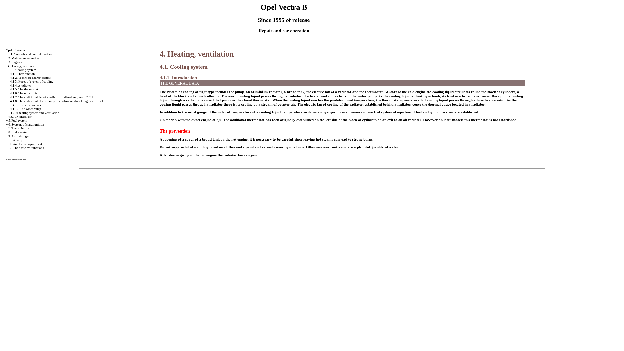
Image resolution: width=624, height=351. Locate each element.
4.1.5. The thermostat (24, 89)
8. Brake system (18, 132)
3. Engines (15, 62)
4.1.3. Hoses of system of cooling (32, 81)
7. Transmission (18, 128)
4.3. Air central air (19, 116)
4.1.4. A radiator (20, 85)
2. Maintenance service (23, 58)
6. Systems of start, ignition (26, 124)
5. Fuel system (17, 120)
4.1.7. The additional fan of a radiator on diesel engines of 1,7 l (51, 97)
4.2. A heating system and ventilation (34, 113)
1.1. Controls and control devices (30, 54)
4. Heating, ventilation (22, 66)
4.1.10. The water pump (25, 109)
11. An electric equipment (25, 144)
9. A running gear (19, 136)
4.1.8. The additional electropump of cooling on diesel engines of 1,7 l (56, 101)
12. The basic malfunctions (26, 148)
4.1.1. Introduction (22, 74)
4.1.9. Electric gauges (27, 105)
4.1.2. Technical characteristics (30, 77)
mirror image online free (16, 160)
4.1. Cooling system (23, 70)
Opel (15, 50)
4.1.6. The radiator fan (24, 93)
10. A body (15, 140)
